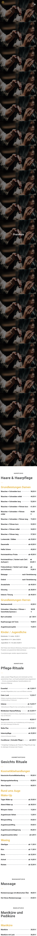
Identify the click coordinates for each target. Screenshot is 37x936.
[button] (34, 4)
